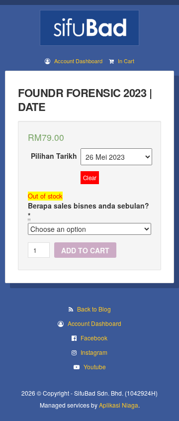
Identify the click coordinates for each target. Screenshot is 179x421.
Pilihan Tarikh (54, 156)
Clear (89, 178)
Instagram (94, 352)
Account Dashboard (78, 61)
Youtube (95, 366)
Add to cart (85, 250)
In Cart (126, 61)
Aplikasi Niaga (118, 405)
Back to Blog (94, 309)
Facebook (94, 337)
